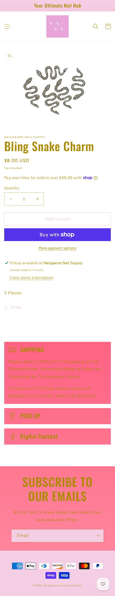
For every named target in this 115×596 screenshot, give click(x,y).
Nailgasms (50, 585)
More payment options (57, 248)
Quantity (11, 188)
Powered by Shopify (69, 585)
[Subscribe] (97, 535)
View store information (31, 277)
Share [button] (16, 307)
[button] (7, 26)
